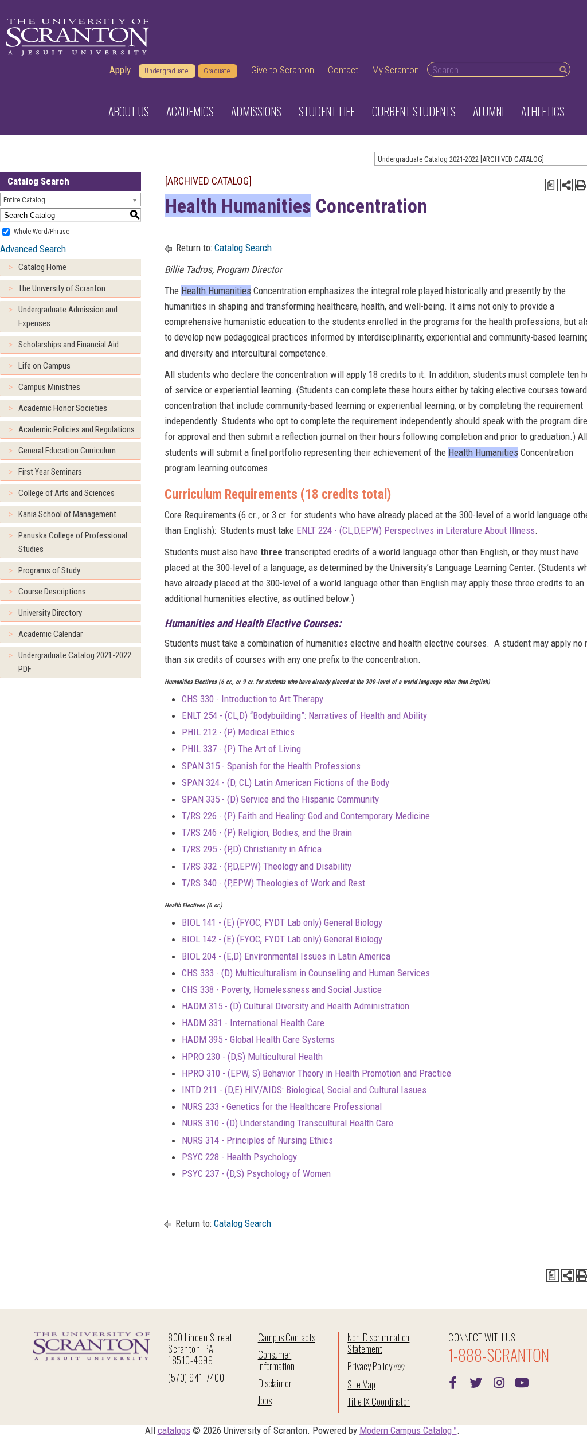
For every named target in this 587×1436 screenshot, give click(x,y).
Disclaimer (275, 1383)
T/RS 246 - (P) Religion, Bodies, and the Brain (267, 832)
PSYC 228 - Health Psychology (239, 1157)
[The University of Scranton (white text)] (77, 37)
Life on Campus (44, 366)
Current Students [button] (414, 111)
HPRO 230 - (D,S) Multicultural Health (252, 1056)
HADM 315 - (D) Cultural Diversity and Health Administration (295, 1006)
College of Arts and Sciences (66, 493)
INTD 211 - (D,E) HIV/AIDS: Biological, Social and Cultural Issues (304, 1089)
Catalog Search (243, 247)
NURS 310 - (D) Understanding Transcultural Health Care (287, 1123)
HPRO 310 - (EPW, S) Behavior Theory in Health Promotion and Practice (316, 1073)
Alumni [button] (488, 111)
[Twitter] (475, 1381)
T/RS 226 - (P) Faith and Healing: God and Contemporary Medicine (306, 815)
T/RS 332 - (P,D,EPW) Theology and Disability (266, 866)
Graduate (217, 71)
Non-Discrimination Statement (378, 1343)
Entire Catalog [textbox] (24, 199)
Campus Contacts (286, 1337)
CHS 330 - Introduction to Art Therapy (252, 699)
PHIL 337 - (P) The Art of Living (241, 748)
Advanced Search (33, 249)
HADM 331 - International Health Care (253, 1022)
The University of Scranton (61, 288)
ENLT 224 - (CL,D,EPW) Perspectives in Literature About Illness (415, 530)
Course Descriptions (52, 591)
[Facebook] (452, 1381)
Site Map (361, 1384)
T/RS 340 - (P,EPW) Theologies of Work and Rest (273, 883)
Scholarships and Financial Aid (68, 344)
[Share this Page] (566, 185)
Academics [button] (190, 111)
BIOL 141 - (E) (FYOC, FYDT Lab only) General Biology (282, 922)
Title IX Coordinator (378, 1401)
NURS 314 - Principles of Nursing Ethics (257, 1140)
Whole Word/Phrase (41, 232)
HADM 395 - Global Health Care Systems (258, 1039)
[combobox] (70, 199)
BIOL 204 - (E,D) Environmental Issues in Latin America (286, 956)
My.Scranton (395, 70)
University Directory (50, 613)
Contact (343, 70)
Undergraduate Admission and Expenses (68, 316)
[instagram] (498, 1381)
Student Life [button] (327, 111)
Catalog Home (42, 267)
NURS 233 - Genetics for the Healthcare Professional (282, 1106)
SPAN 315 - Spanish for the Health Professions (271, 766)
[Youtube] (521, 1381)
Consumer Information (276, 1360)
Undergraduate (166, 71)
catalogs (174, 1430)
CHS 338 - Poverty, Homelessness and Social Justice (282, 989)
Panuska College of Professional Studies (72, 542)
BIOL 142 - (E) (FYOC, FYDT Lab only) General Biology (282, 939)
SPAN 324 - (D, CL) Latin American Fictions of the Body (285, 782)
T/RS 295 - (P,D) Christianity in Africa (252, 849)
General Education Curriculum (67, 450)
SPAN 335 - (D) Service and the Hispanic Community (280, 799)
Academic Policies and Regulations (76, 429)
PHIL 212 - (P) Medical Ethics (238, 732)
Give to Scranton (282, 70)
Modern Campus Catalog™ (408, 1430)
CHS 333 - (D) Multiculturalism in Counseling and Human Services (306, 973)
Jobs (265, 1400)
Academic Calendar (50, 634)
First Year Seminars (50, 472)
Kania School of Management (67, 514)
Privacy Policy (369, 1366)
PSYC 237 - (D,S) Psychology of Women (256, 1173)
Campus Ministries (49, 387)
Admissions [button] (256, 111)
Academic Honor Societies (62, 408)
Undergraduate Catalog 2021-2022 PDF (74, 662)
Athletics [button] (543, 111)
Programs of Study (49, 570)
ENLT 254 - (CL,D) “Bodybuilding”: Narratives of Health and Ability (304, 715)
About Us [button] (128, 111)
